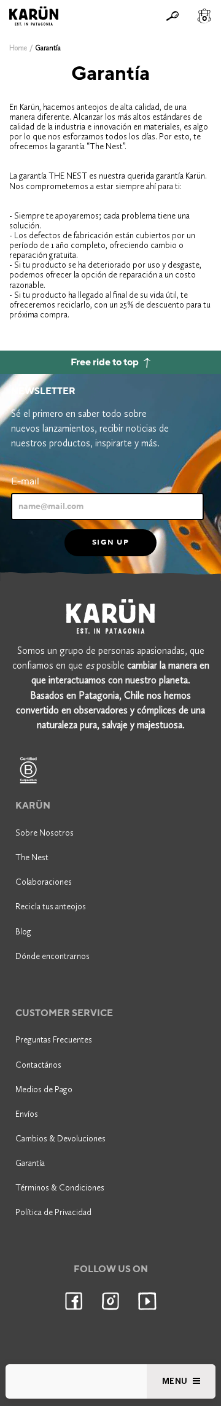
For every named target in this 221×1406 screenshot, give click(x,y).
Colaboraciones (43, 882)
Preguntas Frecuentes (53, 1040)
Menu (176, 1381)
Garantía (30, 1163)
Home (18, 48)
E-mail (25, 481)
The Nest (31, 857)
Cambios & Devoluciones (60, 1138)
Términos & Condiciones (59, 1188)
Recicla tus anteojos (50, 906)
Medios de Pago (43, 1089)
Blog (23, 931)
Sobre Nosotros (44, 833)
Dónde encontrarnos (52, 956)
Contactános (38, 1065)
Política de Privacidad (53, 1212)
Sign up (110, 542)
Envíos (26, 1114)
